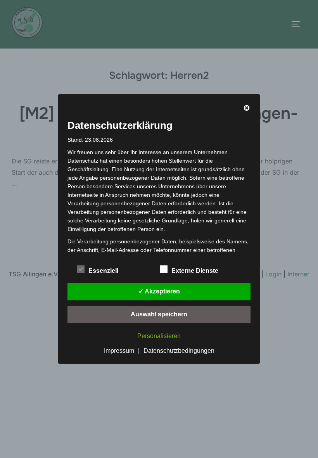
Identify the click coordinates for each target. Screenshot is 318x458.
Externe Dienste (194, 270)
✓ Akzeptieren (159, 291)
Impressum (119, 350)
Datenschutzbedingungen (178, 350)
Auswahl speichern (159, 314)
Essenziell (103, 270)
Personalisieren (159, 336)
